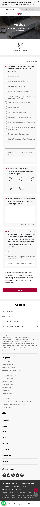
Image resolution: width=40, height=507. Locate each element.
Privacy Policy (6, 486)
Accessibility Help (7, 489)
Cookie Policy (16, 486)
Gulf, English (9, 469)
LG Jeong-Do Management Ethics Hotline (20, 504)
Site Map (14, 484)
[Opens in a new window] (4, 475)
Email (4, 413)
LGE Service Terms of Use (27, 484)
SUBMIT (20, 290)
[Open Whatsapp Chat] (3, 503)
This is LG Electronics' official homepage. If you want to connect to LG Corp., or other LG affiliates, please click (18, 496)
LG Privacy (18, 489)
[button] (20, 426)
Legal (24, 486)
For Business (6, 484)
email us (7, 280)
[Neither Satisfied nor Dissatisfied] (33, 179)
